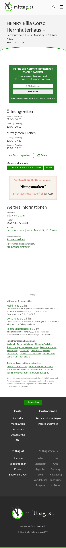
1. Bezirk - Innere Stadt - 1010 (25, 167)
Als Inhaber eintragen (18, 247)
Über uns (18, 458)
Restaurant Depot (39, 373)
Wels (40, 474)
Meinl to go (13, 306)
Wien (49, 167)
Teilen (44, 155)
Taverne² (24, 350)
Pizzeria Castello (43, 344)
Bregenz (40, 485)
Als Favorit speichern (20, 155)
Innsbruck (55, 480)
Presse (17, 469)
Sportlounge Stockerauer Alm (22, 347)
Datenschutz (18, 435)
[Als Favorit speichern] (44, 30)
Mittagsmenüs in (32, 526)
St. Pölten (55, 485)
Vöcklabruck (40, 480)
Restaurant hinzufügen (48, 418)
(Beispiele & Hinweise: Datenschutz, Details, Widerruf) (33, 99)
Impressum (18, 429)
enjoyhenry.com (16, 215)
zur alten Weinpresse (18, 370)
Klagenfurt (40, 469)
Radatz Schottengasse (19, 329)
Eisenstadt (40, 464)
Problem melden (16, 239)
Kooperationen (18, 464)
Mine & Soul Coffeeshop (41, 366)
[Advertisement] (33, 54)
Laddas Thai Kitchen (30, 354)
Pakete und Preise (48, 424)
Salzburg (55, 469)
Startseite (17, 418)
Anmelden (33, 402)
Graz (55, 464)
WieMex (28, 344)
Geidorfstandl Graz (17, 366)
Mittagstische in (33, 532)
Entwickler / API (18, 474)
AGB (18, 440)
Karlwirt (11, 344)
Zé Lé (19, 344)
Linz (56, 458)
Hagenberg (56, 474)
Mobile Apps (18, 424)
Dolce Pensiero (15, 319)
